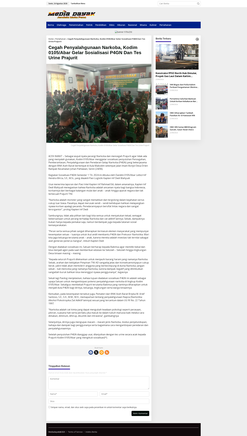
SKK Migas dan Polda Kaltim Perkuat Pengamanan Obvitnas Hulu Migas (184, 85)
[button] (198, 3)
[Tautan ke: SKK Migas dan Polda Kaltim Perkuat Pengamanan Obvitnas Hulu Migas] (162, 89)
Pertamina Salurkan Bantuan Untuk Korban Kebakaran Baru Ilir (183, 100)
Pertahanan (60, 39)
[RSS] (107, 352)
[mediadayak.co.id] (71, 14)
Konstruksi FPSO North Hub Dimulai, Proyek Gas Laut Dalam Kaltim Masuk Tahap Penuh (176, 75)
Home (51, 39)
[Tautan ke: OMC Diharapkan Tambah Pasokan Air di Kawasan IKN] (162, 117)
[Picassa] (101, 352)
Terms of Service (75, 432)
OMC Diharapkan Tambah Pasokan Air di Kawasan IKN (182, 114)
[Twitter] (96, 352)
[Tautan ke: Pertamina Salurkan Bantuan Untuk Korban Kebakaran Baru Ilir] (162, 103)
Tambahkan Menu (78, 3)
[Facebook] (90, 352)
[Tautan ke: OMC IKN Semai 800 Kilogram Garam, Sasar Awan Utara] (162, 131)
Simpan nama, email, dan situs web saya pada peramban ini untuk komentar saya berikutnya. (94, 407)
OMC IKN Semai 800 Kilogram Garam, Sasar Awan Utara (183, 128)
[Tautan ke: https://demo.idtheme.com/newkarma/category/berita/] (197, 39)
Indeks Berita (91, 432)
